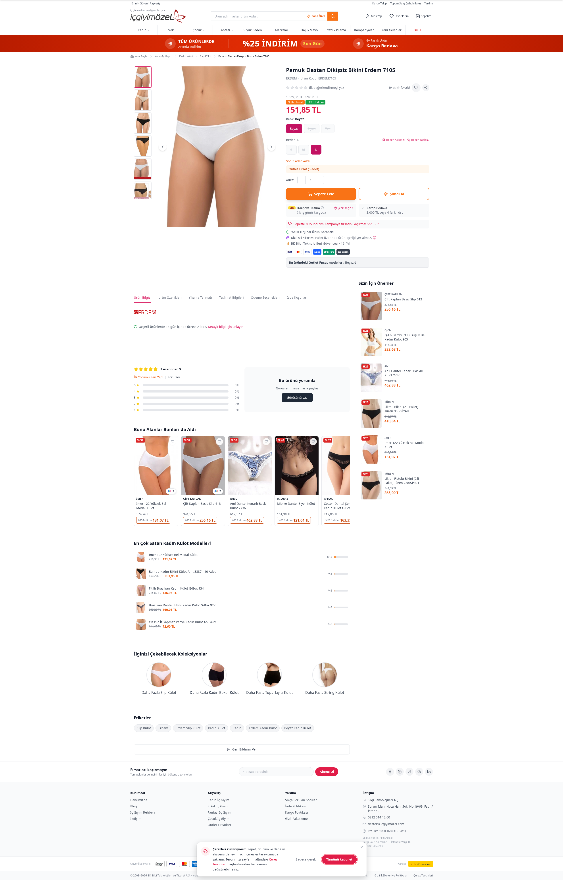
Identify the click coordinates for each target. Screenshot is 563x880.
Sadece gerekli (306, 859)
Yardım (428, 3)
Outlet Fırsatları (219, 825)
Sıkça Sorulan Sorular (301, 800)
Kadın (237, 728)
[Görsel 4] (143, 146)
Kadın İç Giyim (218, 800)
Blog (133, 806)
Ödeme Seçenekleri (265, 297)
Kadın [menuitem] (142, 30)
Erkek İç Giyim (218, 806)
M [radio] (303, 149)
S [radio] (291, 149)
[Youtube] (419, 772)
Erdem (291, 78)
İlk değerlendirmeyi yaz (326, 87)
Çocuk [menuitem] (197, 30)
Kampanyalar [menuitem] (364, 30)
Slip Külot (144, 728)
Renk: (295, 119)
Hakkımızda (138, 800)
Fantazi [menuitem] (224, 30)
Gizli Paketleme (296, 818)
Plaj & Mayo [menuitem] (309, 30)
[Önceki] (163, 147)
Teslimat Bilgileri (231, 297)
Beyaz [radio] (294, 128)
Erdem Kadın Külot (263, 728)
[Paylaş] (425, 87)
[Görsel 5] (143, 169)
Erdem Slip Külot (188, 728)
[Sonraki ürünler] (349, 482)
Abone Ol (327, 772)
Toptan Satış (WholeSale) (405, 3)
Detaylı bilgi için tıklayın (225, 327)
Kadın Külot (216, 728)
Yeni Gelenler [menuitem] (392, 30)
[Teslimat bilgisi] (322, 207)
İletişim (135, 818)
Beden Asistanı (395, 140)
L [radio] (316, 149)
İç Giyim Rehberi (142, 812)
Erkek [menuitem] (170, 30)
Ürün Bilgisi (142, 297)
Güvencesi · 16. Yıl (320, 243)
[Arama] (332, 16)
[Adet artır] (320, 180)
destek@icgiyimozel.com (386, 824)
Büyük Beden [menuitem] (252, 30)
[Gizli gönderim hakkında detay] (374, 238)
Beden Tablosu (420, 140)
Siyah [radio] (312, 128)
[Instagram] (400, 772)
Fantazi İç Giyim (219, 812)
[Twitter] (409, 772)
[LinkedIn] (429, 772)
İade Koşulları (297, 297)
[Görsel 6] (143, 192)
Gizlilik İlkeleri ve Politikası (391, 875)
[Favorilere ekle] (416, 87)
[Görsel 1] (143, 77)
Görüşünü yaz (297, 397)
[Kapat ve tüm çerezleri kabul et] (362, 847)
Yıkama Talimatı (200, 297)
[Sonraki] (271, 147)
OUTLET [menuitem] (419, 30)
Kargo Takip (379, 3)
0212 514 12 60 (379, 817)
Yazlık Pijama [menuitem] (336, 30)
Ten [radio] (327, 128)
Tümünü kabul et (339, 859)
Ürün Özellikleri (170, 297)
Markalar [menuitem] (281, 30)
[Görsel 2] (143, 100)
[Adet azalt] (302, 180)
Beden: (292, 140)
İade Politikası (295, 806)
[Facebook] (390, 772)
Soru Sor (174, 377)
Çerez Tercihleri (423, 875)
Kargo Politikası (296, 812)
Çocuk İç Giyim (218, 818)
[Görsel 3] (143, 123)
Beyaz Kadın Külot (297, 728)
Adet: (290, 180)
